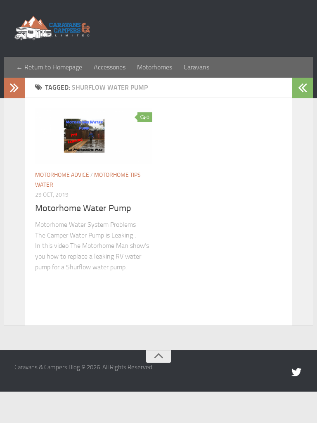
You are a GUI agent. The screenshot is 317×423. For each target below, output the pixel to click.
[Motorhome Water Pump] (93, 136)
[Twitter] (296, 372)
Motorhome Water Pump (83, 208)
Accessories (109, 67)
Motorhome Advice (62, 174)
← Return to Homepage (49, 67)
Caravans (196, 67)
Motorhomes (154, 67)
